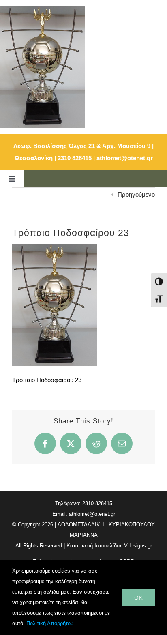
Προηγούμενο (136, 194)
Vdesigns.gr (138, 546)
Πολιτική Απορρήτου (49, 623)
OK (138, 597)
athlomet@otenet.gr (124, 157)
